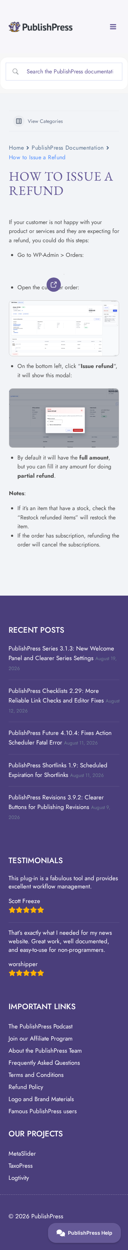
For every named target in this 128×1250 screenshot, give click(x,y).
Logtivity (19, 1177)
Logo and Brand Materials (41, 1099)
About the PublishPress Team (45, 1050)
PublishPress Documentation (68, 148)
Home (16, 148)
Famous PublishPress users (43, 1111)
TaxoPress (21, 1165)
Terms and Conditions (36, 1074)
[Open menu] (112, 26)
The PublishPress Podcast (41, 1026)
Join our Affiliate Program (41, 1038)
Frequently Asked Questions (44, 1062)
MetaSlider (22, 1153)
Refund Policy (26, 1087)
